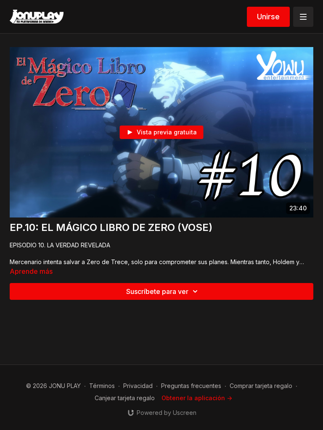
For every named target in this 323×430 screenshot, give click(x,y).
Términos (102, 385)
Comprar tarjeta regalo (261, 385)
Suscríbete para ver (157, 291)
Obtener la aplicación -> (197, 397)
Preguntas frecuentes (191, 385)
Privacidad (138, 385)
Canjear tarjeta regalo (125, 397)
